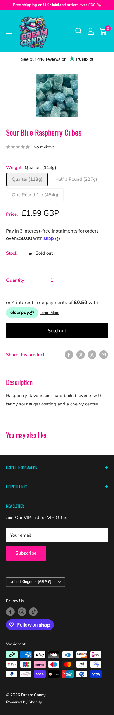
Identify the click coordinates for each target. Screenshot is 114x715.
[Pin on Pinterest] (80, 354)
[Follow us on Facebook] (10, 611)
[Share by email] (103, 354)
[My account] (91, 31)
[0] (103, 31)
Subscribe (26, 553)
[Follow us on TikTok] (33, 611)
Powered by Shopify (24, 702)
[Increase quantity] (68, 280)
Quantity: (16, 280)
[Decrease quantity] (35, 280)
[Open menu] (9, 31)
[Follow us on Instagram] (22, 611)
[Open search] (78, 31)
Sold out (57, 330)
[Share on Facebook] (69, 354)
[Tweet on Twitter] (92, 354)
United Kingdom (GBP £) (30, 581)
